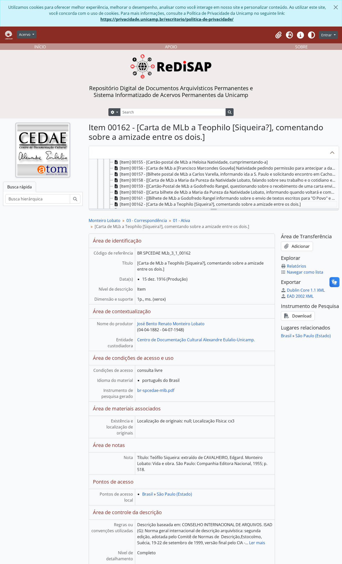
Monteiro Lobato (104, 220)
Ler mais (257, 542)
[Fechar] (336, 7)
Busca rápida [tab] (19, 187)
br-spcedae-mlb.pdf (155, 390)
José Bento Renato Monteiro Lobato (171, 323)
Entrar (327, 35)
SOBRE (301, 47)
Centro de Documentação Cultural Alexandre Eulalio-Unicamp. (196, 340)
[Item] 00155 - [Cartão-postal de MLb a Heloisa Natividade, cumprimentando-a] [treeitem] (194, 162)
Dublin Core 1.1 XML (306, 290)
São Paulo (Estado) (174, 494)
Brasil (147, 494)
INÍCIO (40, 47)
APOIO (171, 47)
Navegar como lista (305, 272)
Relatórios (296, 266)
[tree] (214, 184)
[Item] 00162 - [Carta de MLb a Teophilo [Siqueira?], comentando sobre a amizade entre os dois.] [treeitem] (210, 204)
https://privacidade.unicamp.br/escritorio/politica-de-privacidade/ (167, 19)
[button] (278, 35)
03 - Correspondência (146, 220)
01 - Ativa (181, 220)
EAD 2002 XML (300, 296)
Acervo (25, 34)
